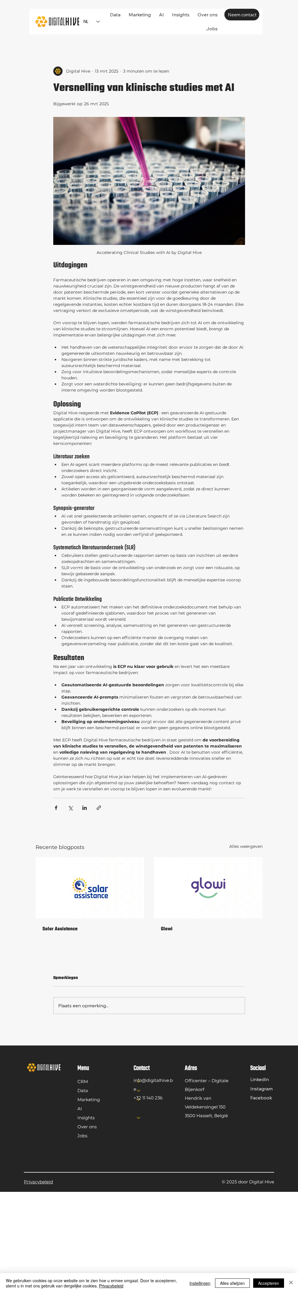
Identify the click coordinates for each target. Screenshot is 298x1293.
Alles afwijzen (232, 1283)
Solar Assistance (59, 929)
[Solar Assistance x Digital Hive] (90, 887)
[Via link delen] (99, 807)
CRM (82, 1081)
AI (79, 1108)
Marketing (88, 1099)
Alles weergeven (245, 846)
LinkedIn (259, 1079)
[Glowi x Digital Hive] (208, 887)
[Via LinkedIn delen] (84, 807)
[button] (180, 14)
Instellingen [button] (199, 1283)
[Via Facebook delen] (56, 807)
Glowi (167, 929)
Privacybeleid (38, 1182)
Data (82, 1090)
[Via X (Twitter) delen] (70, 807)
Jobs (82, 1135)
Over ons (87, 1126)
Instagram (261, 1089)
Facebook (261, 1098)
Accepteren (268, 1283)
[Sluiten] (291, 1283)
